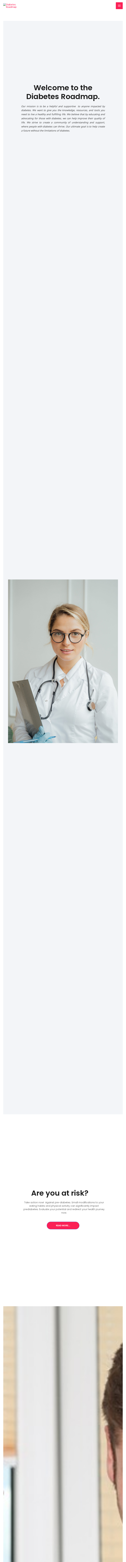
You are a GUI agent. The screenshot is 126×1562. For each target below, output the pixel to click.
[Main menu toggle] (119, 5)
